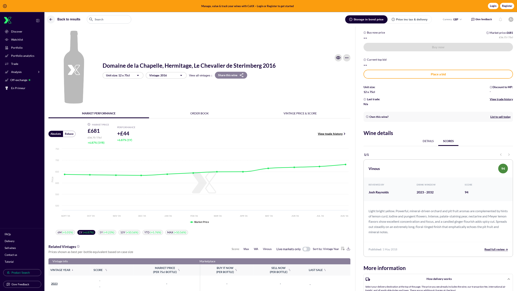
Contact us (11, 254)
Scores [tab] (448, 141)
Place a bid (438, 74)
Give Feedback (20, 284)
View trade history (330, 133)
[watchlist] (338, 57)
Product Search (21, 272)
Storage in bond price (369, 19)
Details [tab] (428, 141)
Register (507, 5)
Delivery (10, 241)
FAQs (8, 234)
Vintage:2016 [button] (158, 75)
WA (256, 249)
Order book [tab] (199, 113)
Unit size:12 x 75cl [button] (118, 75)
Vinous (267, 249)
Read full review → (496, 249)
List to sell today (500, 116)
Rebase (69, 133)
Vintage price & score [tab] (300, 113)
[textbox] (109, 19)
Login (493, 5)
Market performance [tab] (99, 113)
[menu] (346, 57)
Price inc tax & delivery (412, 19)
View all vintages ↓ (200, 75)
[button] (258, 6)
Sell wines (10, 248)
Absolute (55, 133)
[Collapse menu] (37, 20)
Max (246, 249)
